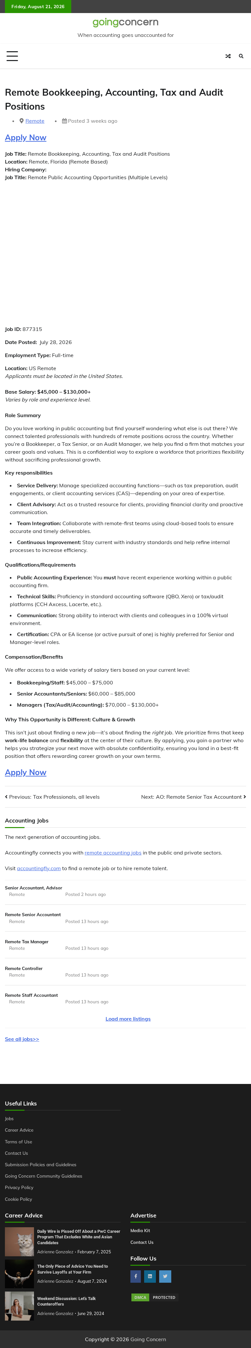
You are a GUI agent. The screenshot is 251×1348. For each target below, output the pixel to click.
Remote (34, 121)
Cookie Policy (18, 1199)
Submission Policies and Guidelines (40, 1164)
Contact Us (16, 1153)
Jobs (9, 1118)
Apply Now (25, 137)
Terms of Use (18, 1141)
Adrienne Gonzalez (55, 1251)
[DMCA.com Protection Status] (154, 1300)
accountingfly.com (39, 868)
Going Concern (148, 1339)
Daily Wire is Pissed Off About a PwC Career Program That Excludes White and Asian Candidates (78, 1237)
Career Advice (19, 1130)
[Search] (241, 56)
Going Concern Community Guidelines (43, 1176)
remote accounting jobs (113, 852)
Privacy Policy (19, 1187)
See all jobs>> (22, 1039)
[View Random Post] (228, 56)
